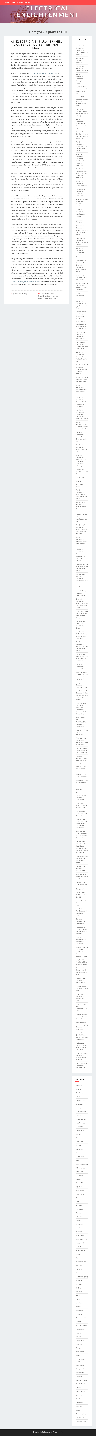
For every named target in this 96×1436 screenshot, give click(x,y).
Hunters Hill (80, 1243)
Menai (78, 1355)
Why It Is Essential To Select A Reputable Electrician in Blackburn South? (82, 952)
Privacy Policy (58, 1432)
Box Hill (78, 1399)
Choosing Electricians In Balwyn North (80, 921)
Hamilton (79, 1085)
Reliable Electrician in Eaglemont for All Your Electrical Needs (82, 146)
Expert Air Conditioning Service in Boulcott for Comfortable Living (82, 603)
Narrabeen (79, 1142)
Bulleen (78, 1337)
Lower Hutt (79, 1224)
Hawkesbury (80, 1194)
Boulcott (79, 1292)
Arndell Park (80, 1307)
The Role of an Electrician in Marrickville (80, 667)
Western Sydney (81, 1414)
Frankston (79, 1209)
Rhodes (78, 1213)
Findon (78, 1202)
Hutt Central (80, 1228)
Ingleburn (79, 1187)
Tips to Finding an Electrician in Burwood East (81, 1065)
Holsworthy (80, 1333)
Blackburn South (81, 1380)
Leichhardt (79, 1175)
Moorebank (79, 1280)
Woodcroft (79, 1093)
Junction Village (81, 1262)
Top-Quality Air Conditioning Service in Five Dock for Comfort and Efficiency (82, 529)
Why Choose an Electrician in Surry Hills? (82, 988)
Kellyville (79, 1284)
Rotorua (78, 1179)
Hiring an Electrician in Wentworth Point (81, 685)
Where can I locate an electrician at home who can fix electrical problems (82, 785)
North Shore (80, 1190)
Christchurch (80, 1130)
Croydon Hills (80, 1100)
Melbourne (79, 1104)
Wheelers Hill (80, 1352)
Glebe (78, 1299)
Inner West (79, 1172)
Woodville (79, 1145)
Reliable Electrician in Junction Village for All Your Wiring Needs (81, 494)
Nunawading (80, 1372)
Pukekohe (79, 1217)
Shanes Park (80, 1157)
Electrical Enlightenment (17, 2)
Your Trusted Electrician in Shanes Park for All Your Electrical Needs (82, 230)
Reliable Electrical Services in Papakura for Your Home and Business (82, 369)
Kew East (79, 1344)
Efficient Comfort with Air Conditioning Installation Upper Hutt (82, 578)
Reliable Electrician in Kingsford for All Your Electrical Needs (81, 541)
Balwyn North (80, 1369)
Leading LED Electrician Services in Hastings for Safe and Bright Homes (82, 101)
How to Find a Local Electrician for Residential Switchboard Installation (81, 823)
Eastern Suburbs (81, 1112)
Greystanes (79, 1406)
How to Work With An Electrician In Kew (82, 903)
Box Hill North (80, 1384)
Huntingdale (80, 1329)
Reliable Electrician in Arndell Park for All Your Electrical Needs (82, 646)
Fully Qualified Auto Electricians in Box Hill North (81, 962)
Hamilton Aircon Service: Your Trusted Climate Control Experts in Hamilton (82, 50)
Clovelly (78, 1115)
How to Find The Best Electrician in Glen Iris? (82, 876)
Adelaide (78, 1089)
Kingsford (79, 1273)
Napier (78, 1097)
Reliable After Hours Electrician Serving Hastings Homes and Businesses (81, 173)
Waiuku (78, 1220)
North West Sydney (82, 1239)
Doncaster (79, 1376)
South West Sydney (82, 1277)
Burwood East (80, 1391)
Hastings (79, 1108)
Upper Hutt (79, 1149)
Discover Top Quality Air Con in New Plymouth (81, 277)
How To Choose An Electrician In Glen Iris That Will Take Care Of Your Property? (82, 695)
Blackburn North (81, 1325)
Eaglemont (79, 1127)
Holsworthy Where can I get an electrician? (82, 732)
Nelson (78, 1134)
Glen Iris (78, 1322)
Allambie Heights (81, 1168)
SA (77, 1258)
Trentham (79, 1153)
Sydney (78, 1138)
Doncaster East (81, 1340)
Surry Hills (79, 1395)
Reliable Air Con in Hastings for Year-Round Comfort (82, 379)
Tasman (78, 1247)
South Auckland (81, 1250)
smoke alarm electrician (47, 298)
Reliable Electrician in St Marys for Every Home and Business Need (81, 591)
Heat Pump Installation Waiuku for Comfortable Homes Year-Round (82, 414)
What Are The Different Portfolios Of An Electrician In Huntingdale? (81, 722)
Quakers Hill (16, 293)
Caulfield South (81, 1119)
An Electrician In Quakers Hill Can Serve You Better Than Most (36, 44)
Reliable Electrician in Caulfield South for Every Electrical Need (82, 124)
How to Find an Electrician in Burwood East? (81, 980)
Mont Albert (80, 1365)
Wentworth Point (81, 1318)
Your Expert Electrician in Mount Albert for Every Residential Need (81, 437)
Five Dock (79, 1269)
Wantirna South (81, 1421)
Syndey (24, 293)
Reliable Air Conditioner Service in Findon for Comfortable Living (81, 356)
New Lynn (79, 1265)
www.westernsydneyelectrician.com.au (26, 282)
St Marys (78, 1288)
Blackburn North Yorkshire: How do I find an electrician (82, 750)
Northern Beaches (82, 1164)
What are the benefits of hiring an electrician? (81, 805)
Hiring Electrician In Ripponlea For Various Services (81, 1017)
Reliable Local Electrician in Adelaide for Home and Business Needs (82, 482)
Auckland (79, 1232)
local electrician (53, 296)
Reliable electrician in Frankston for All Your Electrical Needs (81, 389)
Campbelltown (81, 1183)
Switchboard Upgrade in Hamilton (80, 60)
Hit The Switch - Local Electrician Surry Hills (81, 813)
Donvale (78, 1387)
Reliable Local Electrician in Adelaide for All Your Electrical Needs (81, 506)
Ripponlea (79, 1403)
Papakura (79, 1205)
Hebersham (79, 1314)
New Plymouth (81, 1123)
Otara (78, 1254)
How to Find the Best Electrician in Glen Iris (82, 895)
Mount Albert (80, 1235)
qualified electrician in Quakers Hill (44, 73)
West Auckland (80, 1198)
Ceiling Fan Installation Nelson (80, 295)
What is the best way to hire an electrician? (81, 769)
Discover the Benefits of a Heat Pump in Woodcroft (82, 68)
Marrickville (79, 1310)
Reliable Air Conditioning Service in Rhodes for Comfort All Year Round (81, 402)
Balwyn (78, 1348)
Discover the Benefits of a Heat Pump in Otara (82, 472)
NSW (77, 1160)
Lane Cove (79, 1303)
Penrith (78, 1295)
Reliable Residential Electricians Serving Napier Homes (80, 78)
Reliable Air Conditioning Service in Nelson (81, 183)
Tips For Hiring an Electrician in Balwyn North (81, 868)
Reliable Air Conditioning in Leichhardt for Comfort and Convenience (81, 252)
